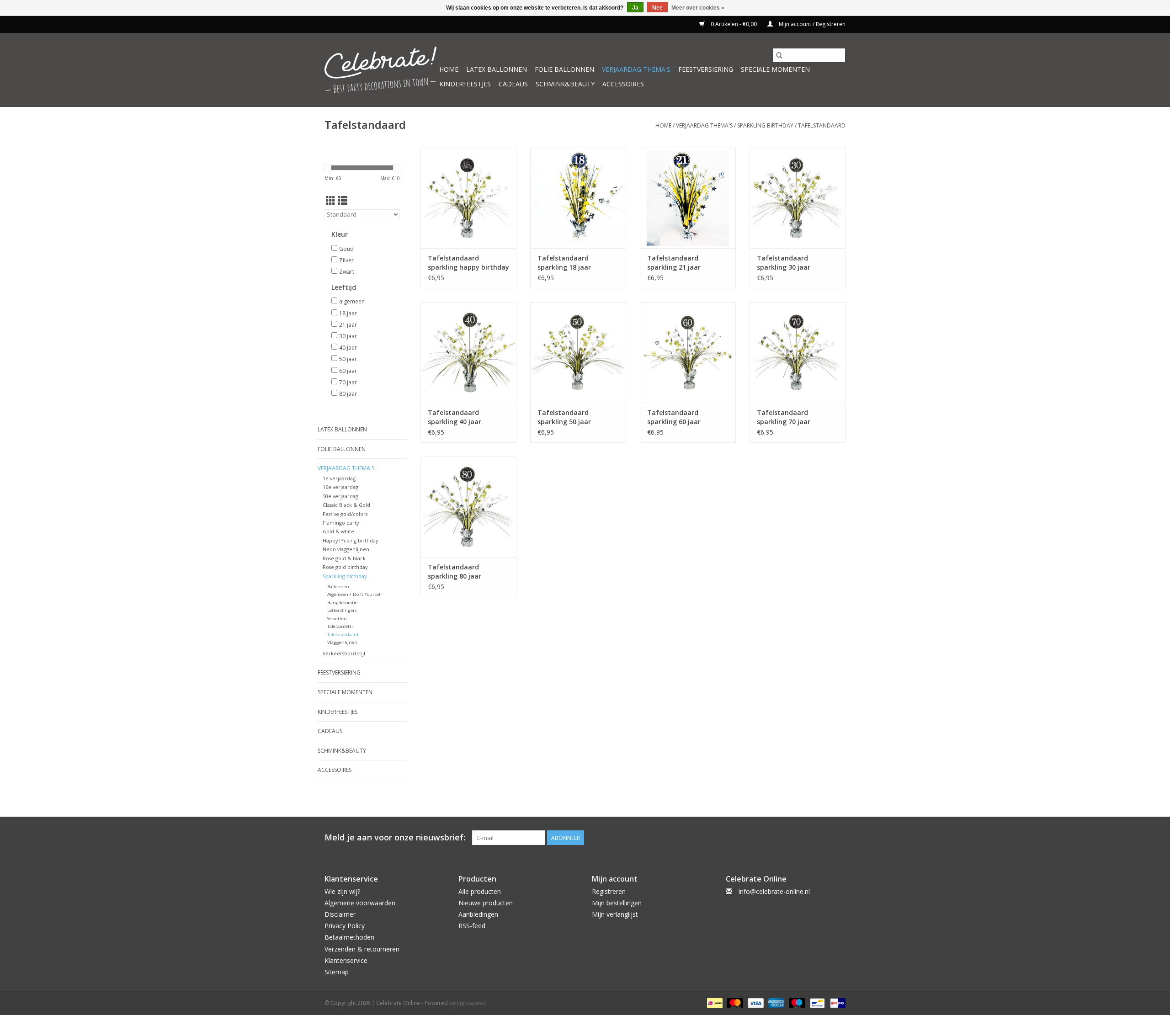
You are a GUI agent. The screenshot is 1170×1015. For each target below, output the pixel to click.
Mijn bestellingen (617, 902)
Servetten (337, 619)
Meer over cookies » (697, 8)
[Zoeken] (779, 55)
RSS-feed (471, 925)
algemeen (352, 301)
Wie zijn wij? (342, 891)
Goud (346, 249)
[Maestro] (796, 1002)
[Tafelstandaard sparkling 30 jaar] (798, 198)
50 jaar (348, 359)
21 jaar (348, 325)
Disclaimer (340, 914)
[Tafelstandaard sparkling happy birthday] (468, 198)
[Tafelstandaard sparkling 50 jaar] (578, 352)
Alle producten (479, 891)
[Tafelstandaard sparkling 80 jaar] (468, 507)
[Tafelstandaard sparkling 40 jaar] (468, 352)
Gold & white (338, 531)
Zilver (346, 260)
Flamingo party (341, 522)
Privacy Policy (344, 925)
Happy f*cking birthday (350, 540)
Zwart (346, 272)
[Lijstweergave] (342, 200)
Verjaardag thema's (636, 69)
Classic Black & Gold (346, 504)
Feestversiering (705, 69)
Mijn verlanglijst (615, 914)
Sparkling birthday (765, 125)
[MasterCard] (734, 1002)
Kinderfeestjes (465, 84)
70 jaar (348, 382)
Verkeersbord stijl (344, 653)
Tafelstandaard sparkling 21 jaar (674, 262)
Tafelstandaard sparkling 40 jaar (454, 417)
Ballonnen (338, 587)
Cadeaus (513, 84)
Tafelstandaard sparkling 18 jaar (564, 262)
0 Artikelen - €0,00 (733, 24)
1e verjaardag (339, 478)
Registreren (609, 891)
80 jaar (348, 394)
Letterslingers (342, 610)
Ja (635, 8)
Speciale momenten (775, 69)
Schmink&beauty (565, 84)
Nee (657, 8)
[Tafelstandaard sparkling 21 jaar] (688, 198)
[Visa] (755, 1002)
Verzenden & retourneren (361, 949)
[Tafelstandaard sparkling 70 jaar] (798, 352)
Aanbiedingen (478, 914)
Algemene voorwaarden (359, 902)
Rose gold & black (344, 558)
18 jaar (348, 313)
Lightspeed (471, 1003)
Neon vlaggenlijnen (346, 549)
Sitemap (336, 971)
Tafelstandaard (822, 125)
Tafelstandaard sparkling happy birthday (468, 262)
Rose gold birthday (345, 566)
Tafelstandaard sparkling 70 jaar (783, 417)
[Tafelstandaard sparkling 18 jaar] (578, 198)
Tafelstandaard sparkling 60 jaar (674, 417)
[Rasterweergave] (330, 200)
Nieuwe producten (485, 902)
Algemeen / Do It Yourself (354, 594)
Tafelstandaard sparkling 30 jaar (783, 262)
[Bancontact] (816, 1002)
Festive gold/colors (345, 513)
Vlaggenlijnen (342, 642)
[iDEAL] (714, 1002)
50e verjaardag (340, 496)
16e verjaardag (340, 487)
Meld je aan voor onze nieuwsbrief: (394, 837)
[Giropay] (836, 1002)
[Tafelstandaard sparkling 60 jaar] (688, 352)
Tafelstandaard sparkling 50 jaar (564, 417)
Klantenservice (345, 960)
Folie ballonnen (564, 69)
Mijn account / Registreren (811, 24)
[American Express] (775, 1002)
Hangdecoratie (342, 603)
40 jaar (348, 347)
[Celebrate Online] (380, 70)
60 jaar (348, 371)
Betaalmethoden (349, 937)
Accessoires (623, 84)
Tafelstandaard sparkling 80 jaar (454, 571)
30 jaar (348, 336)
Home (448, 69)
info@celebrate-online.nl (774, 891)
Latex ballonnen (496, 69)
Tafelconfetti (340, 626)
